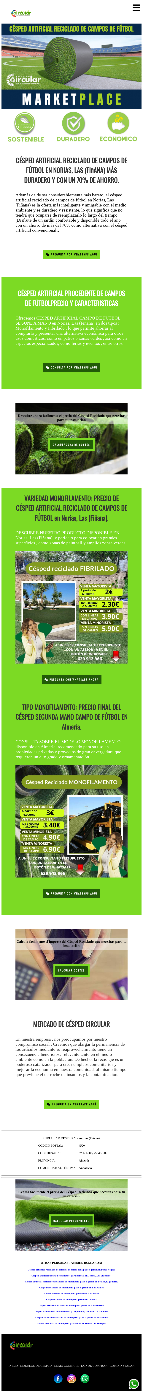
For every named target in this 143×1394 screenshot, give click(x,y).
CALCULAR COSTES (71, 970)
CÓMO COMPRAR (66, 1365)
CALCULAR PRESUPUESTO (71, 1221)
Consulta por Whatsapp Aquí (73, 367)
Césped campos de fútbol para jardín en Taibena (71, 1299)
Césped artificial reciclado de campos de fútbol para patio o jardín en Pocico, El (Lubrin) (71, 1281)
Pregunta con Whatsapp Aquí (73, 893)
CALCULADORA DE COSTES (71, 444)
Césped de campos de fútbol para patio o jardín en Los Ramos (71, 1287)
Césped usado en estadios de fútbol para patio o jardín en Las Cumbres (71, 1311)
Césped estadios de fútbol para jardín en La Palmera (71, 1293)
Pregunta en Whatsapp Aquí (73, 1104)
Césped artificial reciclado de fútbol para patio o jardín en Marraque (71, 1317)
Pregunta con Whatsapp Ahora (73, 679)
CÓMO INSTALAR (122, 1365)
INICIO (13, 1365)
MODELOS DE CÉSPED (36, 1365)
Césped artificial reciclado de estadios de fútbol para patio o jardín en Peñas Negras (71, 1269)
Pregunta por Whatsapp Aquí (73, 254)
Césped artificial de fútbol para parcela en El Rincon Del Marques (71, 1323)
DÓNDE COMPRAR (94, 1365)
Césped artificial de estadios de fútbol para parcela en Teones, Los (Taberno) (71, 1275)
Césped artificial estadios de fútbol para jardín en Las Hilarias (71, 1305)
